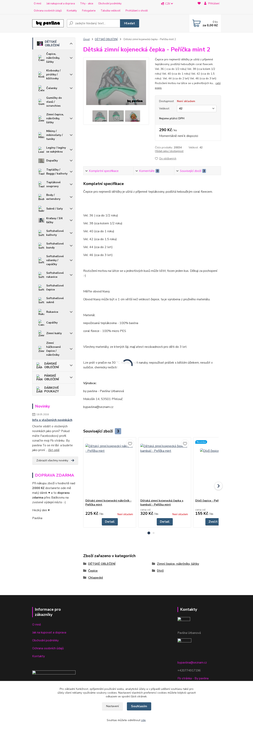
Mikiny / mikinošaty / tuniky (54, 135)
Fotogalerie (88, 10)
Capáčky (52, 322)
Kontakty (72, 10)
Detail (110, 522)
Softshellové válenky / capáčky (55, 260)
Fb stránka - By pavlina (193, 678)
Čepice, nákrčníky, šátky (53, 58)
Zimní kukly (54, 333)
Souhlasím (139, 706)
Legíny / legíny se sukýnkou (56, 150)
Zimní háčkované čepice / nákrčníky (53, 349)
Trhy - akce (86, 3)
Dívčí (160, 571)
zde (143, 720)
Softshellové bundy (55, 245)
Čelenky (51, 88)
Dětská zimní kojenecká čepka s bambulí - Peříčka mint (161, 502)
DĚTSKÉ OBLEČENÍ (52, 43)
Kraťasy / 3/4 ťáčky (54, 220)
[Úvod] (48, 23)
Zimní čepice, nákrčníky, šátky (55, 118)
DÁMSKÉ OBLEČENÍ (51, 365)
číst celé (53, 450)
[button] (148, 533)
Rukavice (52, 312)
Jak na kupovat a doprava (49, 632)
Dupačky (52, 160)
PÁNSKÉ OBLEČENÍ (51, 377)
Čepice (93, 571)
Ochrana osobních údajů (48, 10)
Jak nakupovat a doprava (60, 3)
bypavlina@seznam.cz (192, 663)
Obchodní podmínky (110, 3)
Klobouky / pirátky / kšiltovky (53, 74)
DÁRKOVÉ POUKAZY (51, 389)
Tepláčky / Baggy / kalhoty (56, 171)
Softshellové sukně (55, 300)
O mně (37, 3)
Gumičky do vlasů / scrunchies (54, 102)
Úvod (86, 39)
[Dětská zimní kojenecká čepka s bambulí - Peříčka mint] (164, 468)
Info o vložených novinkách (52, 420)
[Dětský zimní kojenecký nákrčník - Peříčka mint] (109, 468)
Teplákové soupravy (53, 184)
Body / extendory (53, 197)
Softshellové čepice (55, 287)
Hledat (129, 23)
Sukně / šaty (54, 208)
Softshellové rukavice (55, 275)
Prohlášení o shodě (137, 10)
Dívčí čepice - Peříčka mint (213, 500)
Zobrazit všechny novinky (52, 460)
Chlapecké (95, 578)
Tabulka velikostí (110, 10)
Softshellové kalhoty (55, 233)
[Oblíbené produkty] (199, 7)
